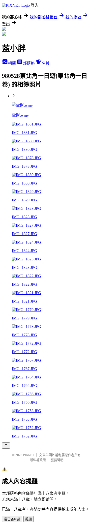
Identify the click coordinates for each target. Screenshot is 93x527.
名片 (46, 63)
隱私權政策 (38, 460)
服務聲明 (57, 460)
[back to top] (6, 445)
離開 (28, 519)
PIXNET (28, 455)
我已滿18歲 (12, 519)
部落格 (29, 63)
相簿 (12, 63)
